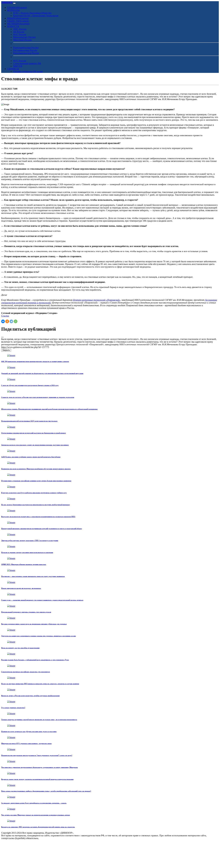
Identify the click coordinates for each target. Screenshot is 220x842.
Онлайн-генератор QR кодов (28, 71)
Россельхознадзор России (26, 53)
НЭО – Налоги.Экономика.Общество (32, 13)
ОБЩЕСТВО (18, 21)
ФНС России (19, 29)
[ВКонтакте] (3, 321)
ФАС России (19, 34)
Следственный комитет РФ (27, 63)
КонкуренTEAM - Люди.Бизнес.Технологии (35, 15)
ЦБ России (18, 31)
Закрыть (6, 350)
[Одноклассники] (7, 321)
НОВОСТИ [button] (13, 26)
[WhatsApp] (15, 321)
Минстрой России (22, 40)
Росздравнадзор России (25, 50)
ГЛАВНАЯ (17, 7)
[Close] (2, 337)
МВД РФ (17, 66)
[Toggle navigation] (14, 3)
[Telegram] (11, 321)
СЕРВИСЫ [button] (13, 69)
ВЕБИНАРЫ (18, 18)
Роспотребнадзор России (26, 47)
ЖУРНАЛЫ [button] (13, 10)
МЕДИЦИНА (18, 23)
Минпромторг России (24, 37)
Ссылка (5, 316)
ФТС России (19, 60)
